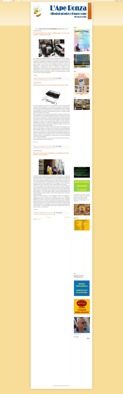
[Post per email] (54, 78)
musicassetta (48, 147)
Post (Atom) (39, 219)
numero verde (52, 147)
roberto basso (53, 214)
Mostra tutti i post (61, 28)
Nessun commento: (49, 78)
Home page (49, 217)
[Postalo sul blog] (57, 78)
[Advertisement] (56, 22)
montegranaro (45, 79)
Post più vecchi (67, 217)
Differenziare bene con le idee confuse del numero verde (50, 85)
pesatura (47, 214)
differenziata (41, 79)
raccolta (51, 79)
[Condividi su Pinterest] (60, 78)
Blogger (68, 385)
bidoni (38, 79)
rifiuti (49, 214)
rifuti (53, 79)
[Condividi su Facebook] (59, 78)
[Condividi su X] (58, 78)
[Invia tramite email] (56, 78)
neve (49, 79)
